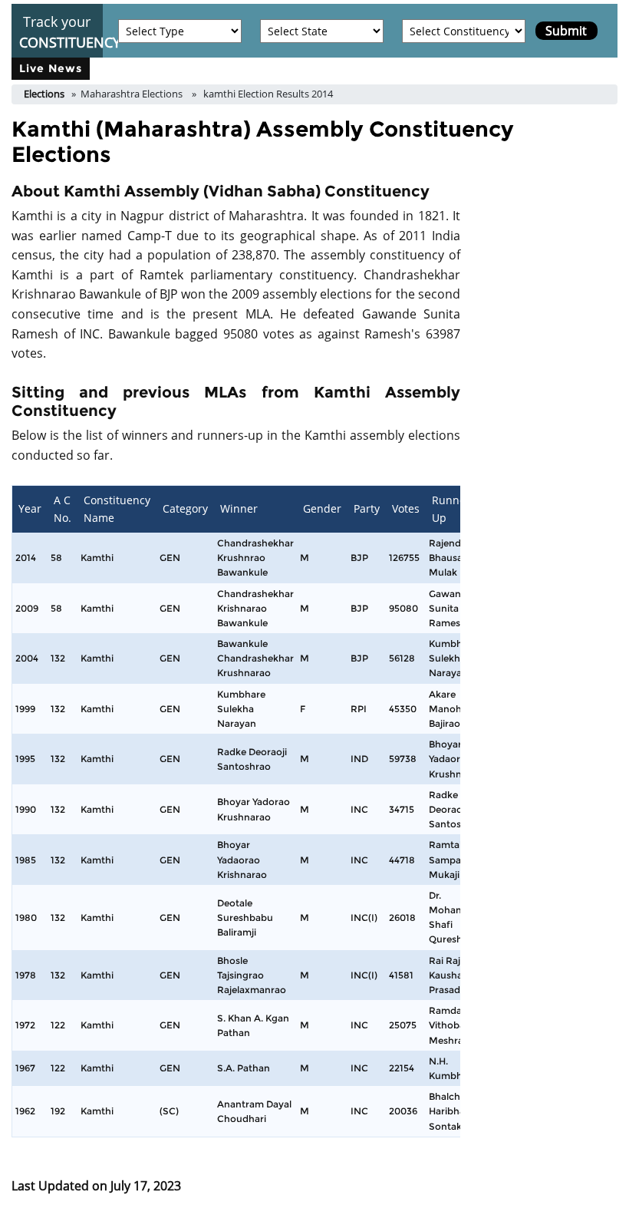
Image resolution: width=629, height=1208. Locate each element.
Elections (44, 94)
